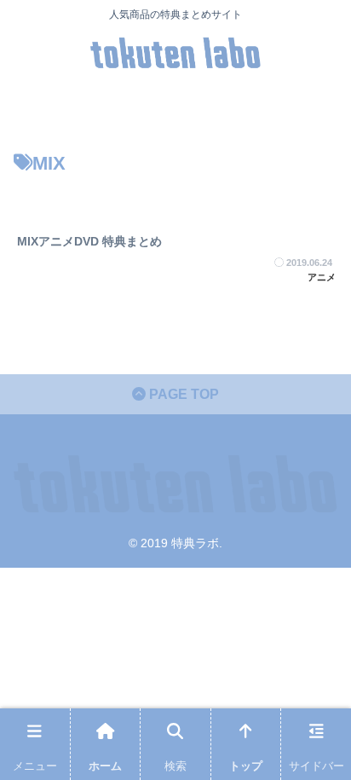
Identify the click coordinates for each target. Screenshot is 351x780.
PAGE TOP (182, 394)
